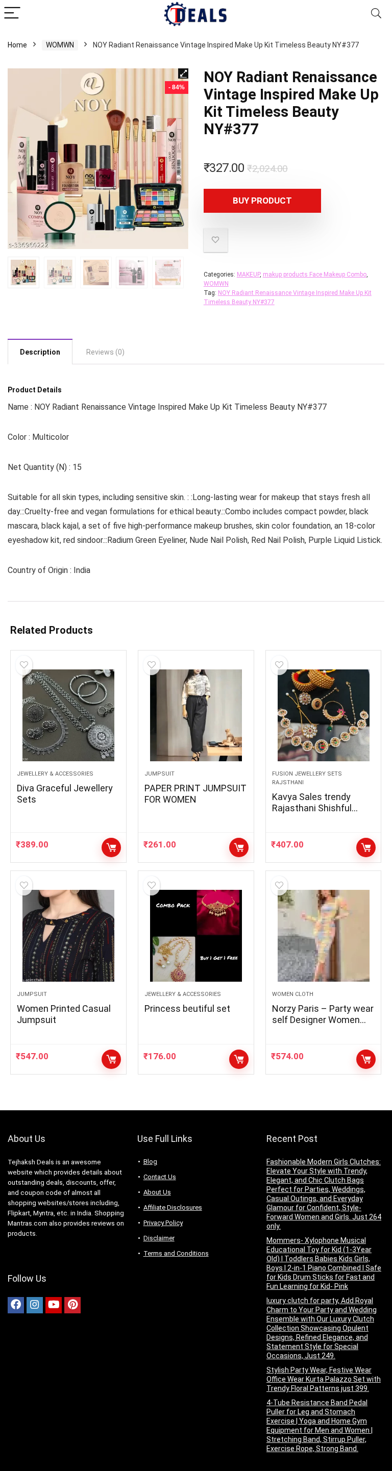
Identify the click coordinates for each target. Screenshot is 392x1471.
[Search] (376, 13)
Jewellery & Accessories (55, 773)
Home (17, 45)
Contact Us (159, 1177)
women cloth (292, 994)
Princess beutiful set (187, 1008)
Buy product (262, 200)
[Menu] (12, 13)
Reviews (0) (105, 352)
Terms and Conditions (176, 1253)
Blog (150, 1161)
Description (40, 352)
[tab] (40, 351)
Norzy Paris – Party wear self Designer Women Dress (323, 1019)
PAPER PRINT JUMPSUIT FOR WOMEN (195, 794)
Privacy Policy (163, 1223)
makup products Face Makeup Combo (314, 274)
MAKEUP (248, 274)
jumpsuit (159, 773)
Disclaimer (159, 1238)
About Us (157, 1192)
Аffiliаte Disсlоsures (172, 1207)
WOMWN (60, 45)
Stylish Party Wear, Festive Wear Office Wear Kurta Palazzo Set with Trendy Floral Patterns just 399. (323, 1379)
